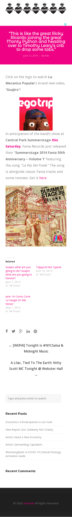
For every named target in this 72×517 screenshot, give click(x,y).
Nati (47, 55)
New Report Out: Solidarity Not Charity (29, 429)
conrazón (28, 503)
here (43, 178)
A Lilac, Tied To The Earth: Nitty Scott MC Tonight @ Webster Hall (36, 368)
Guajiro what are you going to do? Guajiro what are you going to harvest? (19, 272)
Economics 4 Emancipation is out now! (29, 422)
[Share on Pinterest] (35, 331)
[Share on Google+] (21, 331)
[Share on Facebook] (7, 331)
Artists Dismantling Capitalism (24, 444)
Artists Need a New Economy (23, 437)
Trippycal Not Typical (48, 267)
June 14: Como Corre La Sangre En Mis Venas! (18, 300)
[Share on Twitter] (13, 331)
